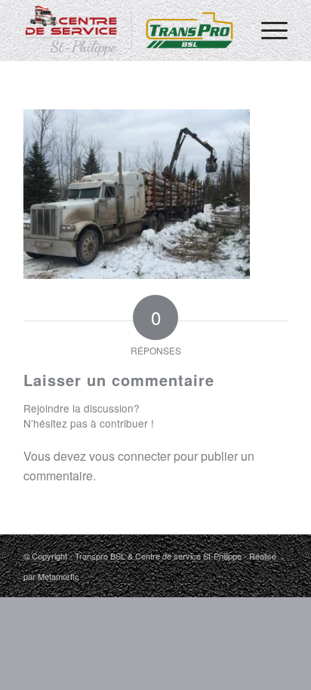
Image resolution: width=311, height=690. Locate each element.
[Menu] (267, 30)
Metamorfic (58, 576)
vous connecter (130, 456)
